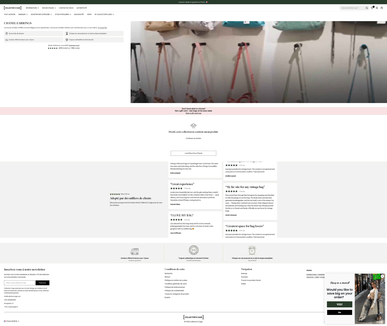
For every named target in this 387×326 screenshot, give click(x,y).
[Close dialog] (382, 276)
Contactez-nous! (74, 45)
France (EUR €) (12, 321)
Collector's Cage (196, 322)
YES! (340, 304)
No (339, 312)
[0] (372, 8)
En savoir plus (102, 28)
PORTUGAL (310, 277)
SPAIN (317, 277)
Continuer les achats (193, 138)
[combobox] (354, 8)
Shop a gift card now (193, 113)
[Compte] (377, 8)
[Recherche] (367, 8)
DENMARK (321, 274)
